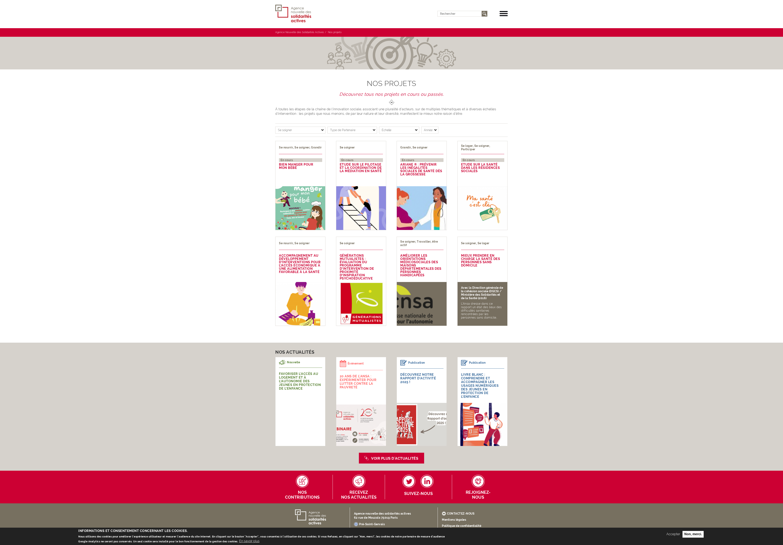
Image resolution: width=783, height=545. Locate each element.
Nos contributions (302, 495)
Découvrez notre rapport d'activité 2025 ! (418, 378)
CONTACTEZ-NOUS (460, 513)
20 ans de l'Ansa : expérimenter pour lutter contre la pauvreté (358, 381)
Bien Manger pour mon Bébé (296, 166)
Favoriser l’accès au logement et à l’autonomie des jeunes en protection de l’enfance (300, 381)
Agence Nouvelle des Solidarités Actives (299, 32)
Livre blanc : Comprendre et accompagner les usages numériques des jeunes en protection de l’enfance (480, 386)
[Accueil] (294, 13)
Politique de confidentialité (461, 525)
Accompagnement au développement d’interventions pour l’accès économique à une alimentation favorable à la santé (300, 264)
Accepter (673, 534)
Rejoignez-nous (478, 495)
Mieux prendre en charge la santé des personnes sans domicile (480, 260)
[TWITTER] (408, 481)
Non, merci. (693, 534)
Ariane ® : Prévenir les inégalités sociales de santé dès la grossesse (421, 169)
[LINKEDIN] (427, 481)
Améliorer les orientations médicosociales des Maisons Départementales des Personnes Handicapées (420, 265)
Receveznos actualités (359, 495)
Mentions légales (454, 519)
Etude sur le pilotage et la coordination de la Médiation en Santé (361, 168)
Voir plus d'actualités (394, 458)
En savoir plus (249, 541)
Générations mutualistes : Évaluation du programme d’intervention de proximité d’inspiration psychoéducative (357, 267)
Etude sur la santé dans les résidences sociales (480, 168)
